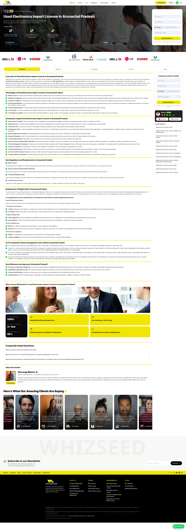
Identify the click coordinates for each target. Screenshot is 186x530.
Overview (22, 69)
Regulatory (94, 2)
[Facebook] (171, 472)
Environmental (104, 2)
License (80, 2)
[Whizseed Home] (7, 3)
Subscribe (175, 463)
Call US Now (163, 119)
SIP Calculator (129, 483)
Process (131, 69)
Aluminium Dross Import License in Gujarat (167, 172)
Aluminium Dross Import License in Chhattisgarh (168, 156)
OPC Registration (74, 488)
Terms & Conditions (73, 515)
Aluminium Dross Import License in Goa (166, 168)
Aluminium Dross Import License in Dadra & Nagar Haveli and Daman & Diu (167, 161)
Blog (19, 472)
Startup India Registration (77, 491)
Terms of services (26, 472)
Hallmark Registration (131, 488)
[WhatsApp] (177, 2)
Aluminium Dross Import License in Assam (166, 146)
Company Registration (76, 483)
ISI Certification (129, 486)
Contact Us (13, 472)
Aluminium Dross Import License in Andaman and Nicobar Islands (168, 131)
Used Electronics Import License (15, 81)
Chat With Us (176, 119)
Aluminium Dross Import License (164, 127)
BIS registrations (58, 81)
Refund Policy (46, 472)
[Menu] (181, 2)
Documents (94, 69)
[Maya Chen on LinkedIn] (36, 372)
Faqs (165, 69)
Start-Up (72, 2)
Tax (87, 2)
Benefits (58, 69)
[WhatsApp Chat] (168, 472)
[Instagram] (182, 472)
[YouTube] (176, 472)
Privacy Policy (37, 472)
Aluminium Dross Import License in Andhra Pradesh (167, 136)
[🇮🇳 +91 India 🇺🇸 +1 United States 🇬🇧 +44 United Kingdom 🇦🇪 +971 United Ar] (158, 27)
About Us (5, 472)
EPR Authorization (111, 483)
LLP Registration (74, 486)
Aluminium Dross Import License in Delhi (166, 165)
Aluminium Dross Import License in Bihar (166, 149)
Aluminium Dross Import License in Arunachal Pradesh (167, 141)
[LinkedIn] (179, 472)
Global (113, 2)
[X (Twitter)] (174, 472)
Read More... (56, 492)
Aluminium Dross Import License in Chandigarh (168, 153)
